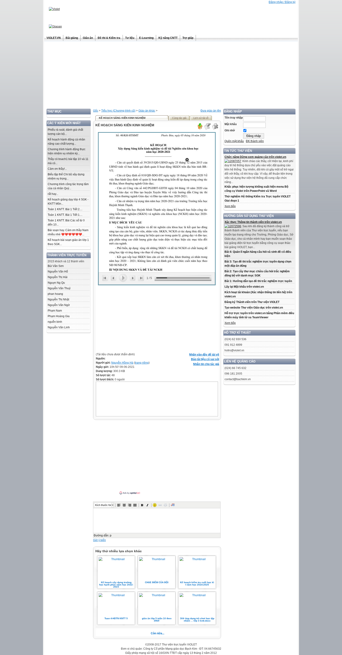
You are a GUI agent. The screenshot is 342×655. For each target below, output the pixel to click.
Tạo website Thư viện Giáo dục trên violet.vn (254, 307)
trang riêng (142, 362)
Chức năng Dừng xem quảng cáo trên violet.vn (255, 157)
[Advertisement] (171, 76)
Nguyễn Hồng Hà (122, 362)
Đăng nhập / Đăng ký (282, 2)
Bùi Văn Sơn (56, 266)
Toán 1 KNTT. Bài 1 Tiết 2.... (65, 209)
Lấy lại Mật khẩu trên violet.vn (244, 286)
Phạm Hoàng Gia (59, 316)
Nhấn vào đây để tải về (204, 354)
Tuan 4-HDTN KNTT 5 (116, 618)
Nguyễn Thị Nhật (58, 299)
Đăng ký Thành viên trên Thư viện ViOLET (252, 302)
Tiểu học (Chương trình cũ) (118, 110)
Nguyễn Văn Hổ (58, 271)
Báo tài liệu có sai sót (205, 359)
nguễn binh (55, 321)
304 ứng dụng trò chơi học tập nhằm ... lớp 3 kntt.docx (197, 619)
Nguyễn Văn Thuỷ (59, 288)
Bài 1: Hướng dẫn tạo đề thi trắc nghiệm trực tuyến (258, 281)
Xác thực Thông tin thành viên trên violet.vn (253, 222)
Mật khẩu (231, 124)
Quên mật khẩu (234, 141)
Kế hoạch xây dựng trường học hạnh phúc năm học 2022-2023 (116, 584)
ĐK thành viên (255, 141)
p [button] (110, 535)
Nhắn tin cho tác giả (206, 364)
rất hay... (53, 194)
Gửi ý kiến (99, 540)
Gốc (95, 110)
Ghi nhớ (230, 130)
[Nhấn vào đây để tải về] (199, 128)
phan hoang (55, 294)
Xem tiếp (230, 206)
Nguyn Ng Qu (56, 282)
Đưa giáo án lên (211, 110)
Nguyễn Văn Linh (59, 327)
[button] (118, 505)
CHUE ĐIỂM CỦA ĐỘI (156, 582)
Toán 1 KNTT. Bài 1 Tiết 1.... (65, 214)
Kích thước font (103, 505)
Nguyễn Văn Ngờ (59, 305)
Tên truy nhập (234, 117)
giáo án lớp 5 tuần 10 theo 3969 (156, 619)
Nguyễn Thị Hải (57, 277)
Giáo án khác (146, 110)
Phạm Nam (55, 310)
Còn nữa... (157, 633)
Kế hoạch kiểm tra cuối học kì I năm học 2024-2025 (197, 583)
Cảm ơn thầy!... (57, 168)
